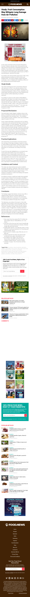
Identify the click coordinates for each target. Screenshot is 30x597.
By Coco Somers (10, 17)
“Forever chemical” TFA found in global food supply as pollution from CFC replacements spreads (19, 308)
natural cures (4, 252)
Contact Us (15, 549)
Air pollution (10, 247)
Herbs (15, 536)
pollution (3, 253)
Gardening (15, 538)
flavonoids (20, 248)
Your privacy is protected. (7, 275)
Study (16, 253)
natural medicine (17, 252)
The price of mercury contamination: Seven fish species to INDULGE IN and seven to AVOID (18, 315)
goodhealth (19, 249)
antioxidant (8, 248)
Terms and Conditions (15, 556)
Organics (15, 540)
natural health (11, 252)
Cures (12, 248)
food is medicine (5, 249)
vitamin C (20, 253)
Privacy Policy (15, 554)
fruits (10, 249)
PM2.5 (23, 252)
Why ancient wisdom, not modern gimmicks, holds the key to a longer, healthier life (17, 302)
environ (15, 248)
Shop (15, 545)
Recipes (15, 531)
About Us (15, 547)
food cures (25, 248)
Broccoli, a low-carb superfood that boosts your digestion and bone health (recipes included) (18, 470)
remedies (13, 253)
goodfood (14, 249)
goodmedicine (4, 251)
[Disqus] (15, 340)
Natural (24, 251)
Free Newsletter (15, 542)
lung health (20, 251)
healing (9, 251)
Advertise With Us (15, 552)
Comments (16, 17)
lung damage (14, 251)
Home (15, 529)
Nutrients (15, 533)
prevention (8, 253)
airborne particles (17, 247)
